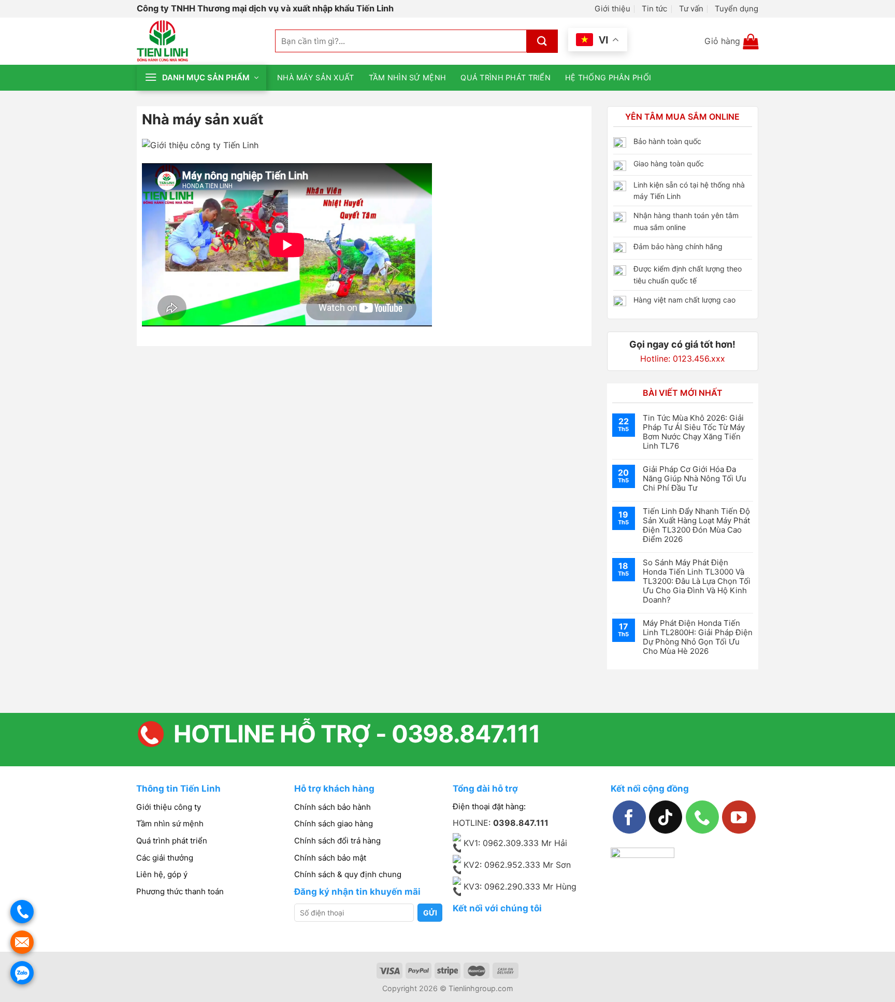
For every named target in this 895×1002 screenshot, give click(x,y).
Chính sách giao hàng (333, 823)
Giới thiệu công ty (168, 807)
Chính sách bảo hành (332, 807)
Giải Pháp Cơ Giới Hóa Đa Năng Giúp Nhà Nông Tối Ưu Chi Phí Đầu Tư (694, 479)
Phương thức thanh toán (180, 891)
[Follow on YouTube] (738, 817)
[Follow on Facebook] (629, 817)
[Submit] (542, 41)
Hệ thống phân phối (608, 77)
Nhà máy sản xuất (315, 77)
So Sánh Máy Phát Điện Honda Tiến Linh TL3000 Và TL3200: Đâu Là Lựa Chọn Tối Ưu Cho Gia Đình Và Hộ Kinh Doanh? (696, 581)
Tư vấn (691, 8)
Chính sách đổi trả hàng (337, 841)
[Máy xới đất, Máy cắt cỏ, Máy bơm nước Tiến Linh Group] (198, 41)
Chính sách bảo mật (330, 858)
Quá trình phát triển (505, 77)
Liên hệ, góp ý (161, 874)
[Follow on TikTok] (665, 817)
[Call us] (702, 817)
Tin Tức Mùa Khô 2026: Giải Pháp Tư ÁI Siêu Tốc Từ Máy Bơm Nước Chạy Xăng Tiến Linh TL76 (694, 432)
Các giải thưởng (164, 858)
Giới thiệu (612, 8)
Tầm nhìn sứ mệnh (407, 77)
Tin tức (654, 8)
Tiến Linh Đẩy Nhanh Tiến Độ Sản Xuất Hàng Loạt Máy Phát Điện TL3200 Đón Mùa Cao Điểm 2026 (696, 525)
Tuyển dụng (736, 8)
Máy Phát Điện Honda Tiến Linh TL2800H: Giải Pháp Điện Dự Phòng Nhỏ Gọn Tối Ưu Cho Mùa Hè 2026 (698, 637)
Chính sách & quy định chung (347, 874)
